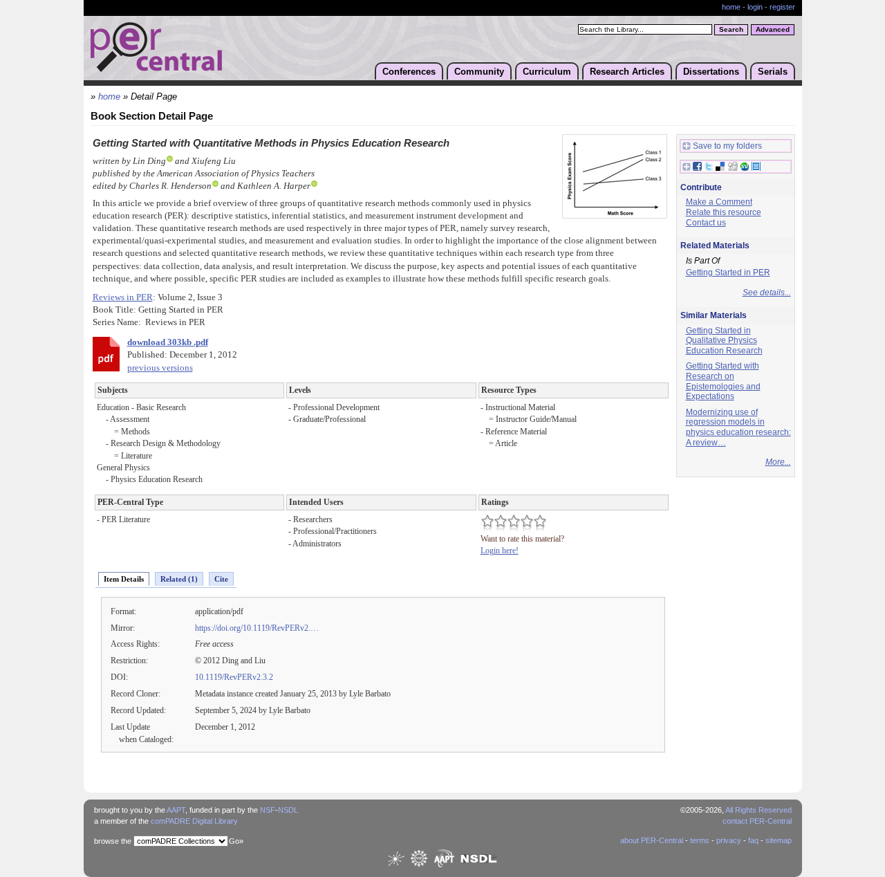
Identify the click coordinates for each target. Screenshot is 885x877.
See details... (767, 292)
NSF (267, 810)
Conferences (409, 71)
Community (479, 71)
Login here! (500, 550)
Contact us (706, 223)
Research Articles (627, 71)
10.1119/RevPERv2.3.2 (234, 677)
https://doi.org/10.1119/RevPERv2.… (257, 628)
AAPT (176, 810)
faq (753, 840)
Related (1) (179, 579)
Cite (221, 579)
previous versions (160, 368)
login (755, 7)
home (731, 7)
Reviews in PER (123, 297)
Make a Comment (719, 202)
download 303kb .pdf (167, 342)
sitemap (778, 840)
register (782, 7)
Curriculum (547, 71)
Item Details (124, 579)
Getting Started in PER (728, 272)
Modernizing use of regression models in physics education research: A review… (738, 427)
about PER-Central (651, 840)
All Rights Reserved (758, 810)
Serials (773, 71)
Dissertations (711, 71)
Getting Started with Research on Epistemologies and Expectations (723, 381)
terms (699, 840)
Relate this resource (723, 212)
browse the (112, 841)
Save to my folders (727, 146)
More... (778, 462)
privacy (728, 840)
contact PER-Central (757, 821)
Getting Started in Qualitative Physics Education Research (724, 341)
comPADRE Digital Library (194, 821)
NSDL (288, 810)
